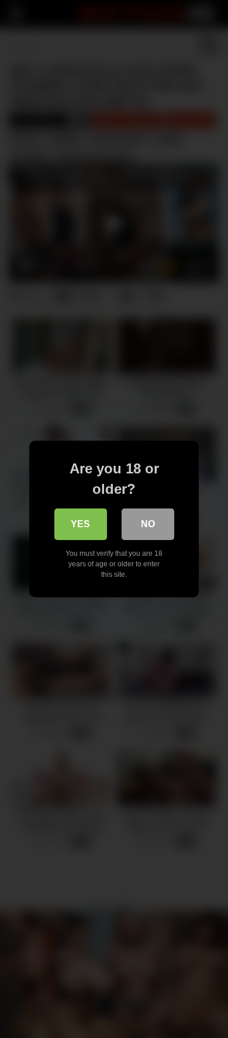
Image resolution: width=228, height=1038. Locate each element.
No (148, 524)
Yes (80, 524)
